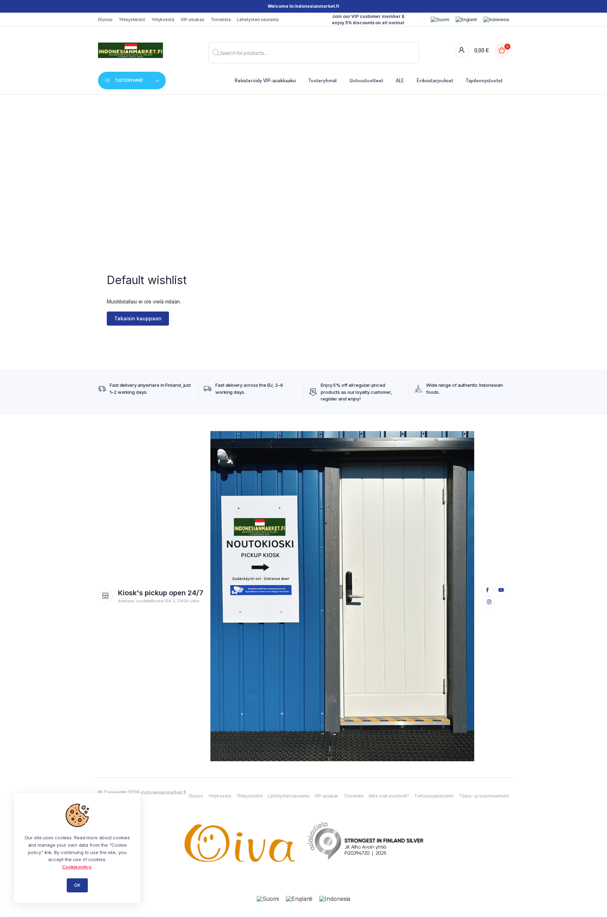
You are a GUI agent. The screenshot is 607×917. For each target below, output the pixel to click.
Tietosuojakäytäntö (434, 796)
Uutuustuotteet (366, 80)
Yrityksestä (162, 19)
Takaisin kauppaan (138, 318)
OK (77, 885)
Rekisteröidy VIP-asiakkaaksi (265, 80)
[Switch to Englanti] (466, 20)
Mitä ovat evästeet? (389, 796)
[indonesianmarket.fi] (130, 50)
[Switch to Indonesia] (496, 20)
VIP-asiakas (192, 19)
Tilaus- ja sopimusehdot (484, 796)
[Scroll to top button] (591, 901)
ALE (400, 80)
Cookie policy (76, 867)
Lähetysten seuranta (257, 19)
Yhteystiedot (132, 19)
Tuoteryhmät (322, 80)
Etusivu (105, 19)
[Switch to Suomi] (268, 898)
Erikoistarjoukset (435, 80)
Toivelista (221, 19)
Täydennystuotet (484, 80)
